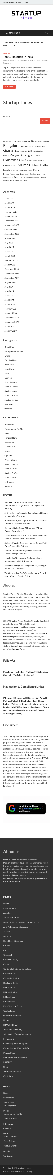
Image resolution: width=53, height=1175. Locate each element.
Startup (33, 174)
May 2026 (9, 198)
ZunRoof (26, 180)
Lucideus (14, 166)
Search (6, 116)
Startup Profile (11, 395)
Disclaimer (36, 707)
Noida (6, 170)
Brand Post (9, 347)
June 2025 (9, 247)
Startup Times (35, 60)
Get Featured (9, 1011)
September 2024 (12, 278)
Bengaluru (11, 145)
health (38, 156)
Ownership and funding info (15, 1043)
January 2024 (11, 313)
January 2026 (11, 216)
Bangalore (36, 141)
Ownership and (40, 704)
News (7, 373)
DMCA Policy (9, 987)
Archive (6, 931)
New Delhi (40, 165)
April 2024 (9, 300)
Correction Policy (37, 698)
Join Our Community (12, 1029)
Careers (6, 945)
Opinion (8, 378)
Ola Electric (23, 171)
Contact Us (16, 646)
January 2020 (11, 330)
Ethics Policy (25, 701)
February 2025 (11, 260)
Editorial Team (9, 997)
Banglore (46, 141)
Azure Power (26, 141)
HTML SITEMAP (10, 1025)
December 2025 (12, 220)
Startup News (11, 391)
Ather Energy (16, 141)
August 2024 (10, 282)
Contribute (8, 1076)
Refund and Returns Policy (15, 1057)
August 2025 (10, 238)
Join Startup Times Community (17, 1034)
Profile (6, 1110)
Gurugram (28, 155)
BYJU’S (31, 146)
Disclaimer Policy (11, 983)
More (5, 1133)
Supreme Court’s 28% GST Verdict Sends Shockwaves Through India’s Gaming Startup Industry (24, 505)
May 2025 (9, 251)
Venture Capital (8, 180)
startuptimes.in (24, 1168)
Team (20, 710)
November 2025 (12, 225)
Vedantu (43, 177)
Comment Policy (10, 959)
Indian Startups (25, 160)
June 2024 (9, 291)
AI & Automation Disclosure (15, 927)
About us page (19, 875)
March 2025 (10, 256)
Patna (30, 170)
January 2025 (11, 264)
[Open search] (46, 33)
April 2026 (9, 203)
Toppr (39, 174)
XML (26, 710)
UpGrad (15, 177)
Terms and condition (12, 1071)
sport (27, 174)
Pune (36, 170)
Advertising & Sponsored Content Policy (21, 922)
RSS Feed (17, 713)
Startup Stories (11, 400)
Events (8, 355)
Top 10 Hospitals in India (18, 56)
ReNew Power (9, 174)
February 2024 (11, 308)
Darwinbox (23, 151)
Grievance (16, 704)
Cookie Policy (9, 973)
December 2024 (12, 269)
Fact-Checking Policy (12, 1006)
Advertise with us (11, 917)
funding (6, 156)
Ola (17, 170)
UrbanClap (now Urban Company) (29, 177)
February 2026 (11, 212)
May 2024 (9, 295)
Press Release (11, 382)
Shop (5, 1067)
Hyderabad (10, 160)
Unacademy (7, 177)
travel (43, 174)
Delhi (30, 151)
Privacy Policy (9, 908)
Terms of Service (32, 783)
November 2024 (12, 273)
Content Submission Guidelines (17, 969)
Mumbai (24, 165)
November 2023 (12, 322)
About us (7, 913)
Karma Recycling (38, 160)
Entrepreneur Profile (14, 351)
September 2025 (12, 234)
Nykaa (13, 171)
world (17, 180)
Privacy (7, 701)
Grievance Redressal (12, 1015)
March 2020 (10, 326)
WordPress (17, 1172)
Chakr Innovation (39, 146)
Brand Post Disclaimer (13, 941)
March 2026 (10, 207)
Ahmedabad (7, 141)
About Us (8, 698)
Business (24, 146)
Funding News (11, 360)
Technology (10, 404)
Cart (5, 950)
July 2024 (9, 286)
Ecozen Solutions (38, 151)
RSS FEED (7, 1062)
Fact (35, 701)
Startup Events (11, 386)
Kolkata (6, 165)
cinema (17, 151)
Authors (7, 936)
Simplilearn (20, 174)
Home (6, 903)
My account (8, 1039)
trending (6, 53)
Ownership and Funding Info (16, 1048)
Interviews (9, 364)
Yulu (21, 180)
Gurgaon (15, 155)
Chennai (8, 150)
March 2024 (10, 304)
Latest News (10, 369)
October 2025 (11, 229)
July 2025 (9, 242)
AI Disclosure (23, 707)
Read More (8, 86)
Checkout (7, 955)
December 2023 (12, 317)
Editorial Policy (10, 992)
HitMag (29, 1172)
